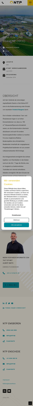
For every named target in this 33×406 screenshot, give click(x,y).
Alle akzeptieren (16, 225)
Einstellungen (16, 215)
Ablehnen (16, 220)
